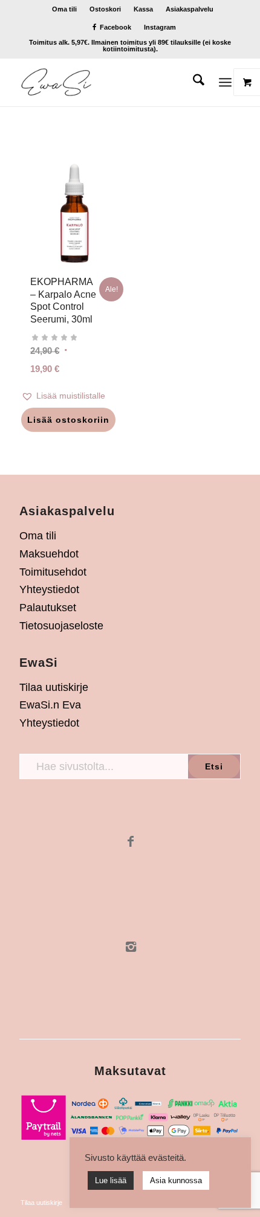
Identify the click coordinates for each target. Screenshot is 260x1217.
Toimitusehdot (52, 572)
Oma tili (64, 9)
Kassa (143, 9)
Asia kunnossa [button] (176, 1180)
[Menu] (225, 82)
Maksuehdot (49, 554)
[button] (74, 396)
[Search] (192, 82)
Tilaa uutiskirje (53, 687)
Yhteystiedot (49, 589)
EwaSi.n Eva (50, 705)
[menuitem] (64, 9)
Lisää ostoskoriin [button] (68, 420)
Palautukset (47, 608)
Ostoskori (105, 9)
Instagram (160, 27)
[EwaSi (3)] (107, 82)
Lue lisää (110, 1180)
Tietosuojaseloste (61, 626)
